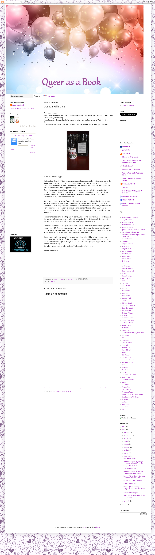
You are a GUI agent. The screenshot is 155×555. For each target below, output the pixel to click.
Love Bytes (126, 146)
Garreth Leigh (127, 276)
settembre (128, 435)
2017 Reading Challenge (23, 135)
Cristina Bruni (127, 303)
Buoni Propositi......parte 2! (133, 481)
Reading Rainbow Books (131, 169)
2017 (124, 430)
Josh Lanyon (126, 254)
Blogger (98, 527)
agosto (126, 438)
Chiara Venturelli (128, 200)
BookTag (125, 293)
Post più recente (50, 388)
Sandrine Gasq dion (129, 375)
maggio (127, 447)
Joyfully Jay (126, 150)
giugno (126, 444)
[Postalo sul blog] (79, 279)
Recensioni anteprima (130, 217)
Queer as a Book (18, 105)
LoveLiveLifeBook (128, 184)
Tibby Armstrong (128, 320)
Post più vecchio (106, 388)
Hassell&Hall (126, 350)
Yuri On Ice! (126, 286)
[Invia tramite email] (77, 279)
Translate (51, 96)
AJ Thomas (126, 266)
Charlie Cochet (127, 166)
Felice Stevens (127, 342)
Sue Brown (125, 385)
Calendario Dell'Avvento (130, 232)
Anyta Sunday (127, 251)
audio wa (125, 402)
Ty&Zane (125, 283)
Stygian (124, 382)
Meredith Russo (127, 362)
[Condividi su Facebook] (84, 279)
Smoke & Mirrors (128, 380)
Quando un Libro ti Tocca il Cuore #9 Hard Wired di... (133, 462)
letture (124, 288)
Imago (124, 352)
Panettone (125, 370)
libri (123, 409)
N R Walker (125, 281)
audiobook (126, 404)
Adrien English (127, 325)
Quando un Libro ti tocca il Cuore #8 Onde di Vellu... (133, 472)
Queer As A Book (128, 105)
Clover (124, 301)
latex (84, 527)
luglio (126, 441)
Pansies (124, 372)
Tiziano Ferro (126, 389)
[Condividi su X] (82, 279)
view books (32, 152)
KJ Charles (125, 261)
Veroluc (20, 139)
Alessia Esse (126, 259)
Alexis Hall (125, 246)
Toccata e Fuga (127, 392)
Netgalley (125, 367)
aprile (126, 450)
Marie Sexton (126, 310)
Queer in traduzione (129, 196)
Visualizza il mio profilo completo (22, 108)
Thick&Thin (126, 387)
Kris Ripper (126, 355)
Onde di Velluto (127, 313)
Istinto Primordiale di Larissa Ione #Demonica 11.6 (134, 477)
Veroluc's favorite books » (28, 126)
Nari (123, 365)
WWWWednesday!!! (131, 493)
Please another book (130, 157)
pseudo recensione (129, 215)
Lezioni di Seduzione (129, 360)
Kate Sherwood (127, 308)
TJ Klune (125, 241)
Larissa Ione (126, 357)
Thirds (124, 263)
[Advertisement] (78, 367)
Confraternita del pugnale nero (133, 333)
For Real (125, 345)
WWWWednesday (128, 225)
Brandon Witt (126, 298)
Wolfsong (125, 399)
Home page (78, 388)
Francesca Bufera (128, 305)
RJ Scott (124, 315)
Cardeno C (125, 330)
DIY (123, 338)
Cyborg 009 (126, 335)
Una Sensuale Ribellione (130, 397)
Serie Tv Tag (126, 377)
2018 (124, 427)
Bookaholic (126, 296)
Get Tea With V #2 (130, 458)
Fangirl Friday (127, 220)
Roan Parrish (126, 256)
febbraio (127, 456)
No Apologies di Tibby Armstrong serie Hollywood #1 (134, 488)
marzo (126, 453)
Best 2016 (125, 328)
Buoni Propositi (127, 268)
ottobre (127, 432)
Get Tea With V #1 (130, 469)
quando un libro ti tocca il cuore (133, 230)
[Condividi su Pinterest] (86, 279)
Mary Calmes (126, 278)
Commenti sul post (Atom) (61, 391)
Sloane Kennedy (127, 227)
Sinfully (125, 187)
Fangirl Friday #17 (130, 483)
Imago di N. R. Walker (131, 466)
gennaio (127, 501)
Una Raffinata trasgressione (132, 394)
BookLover (126, 291)
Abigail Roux (126, 249)
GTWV (53, 282)
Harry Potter (126, 347)
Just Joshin (126, 153)
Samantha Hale (127, 318)
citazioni (125, 407)
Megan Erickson (127, 244)
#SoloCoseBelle (127, 323)
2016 (124, 504)
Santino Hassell (127, 222)
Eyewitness (126, 340)
